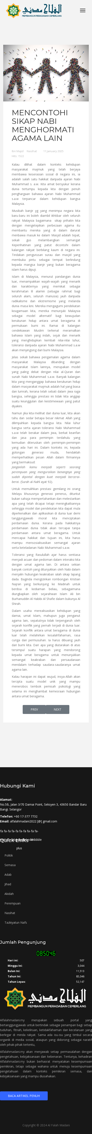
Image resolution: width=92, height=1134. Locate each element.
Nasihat (32, 151)
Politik (8, 855)
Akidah (9, 894)
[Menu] (82, 10)
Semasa (10, 865)
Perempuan (12, 903)
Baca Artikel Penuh (24, 1096)
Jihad (7, 884)
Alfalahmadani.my (12, 1020)
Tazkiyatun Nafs (15, 922)
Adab (8, 875)
